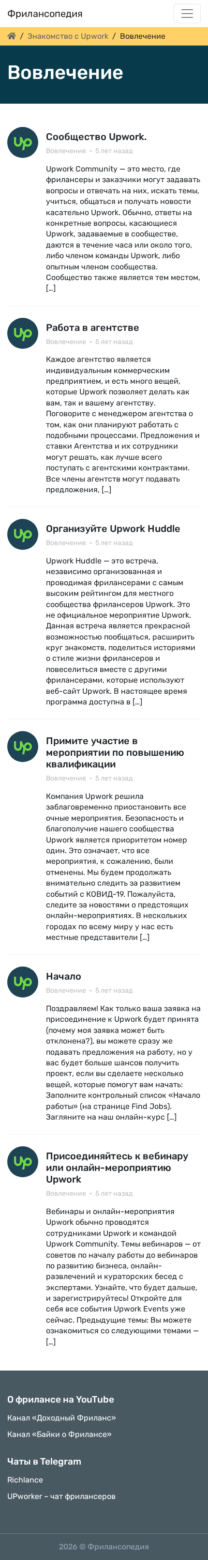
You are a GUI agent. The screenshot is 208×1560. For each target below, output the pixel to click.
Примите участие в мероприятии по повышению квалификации (115, 752)
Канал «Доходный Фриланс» (61, 1417)
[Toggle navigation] (187, 13)
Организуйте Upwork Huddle (113, 528)
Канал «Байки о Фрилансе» (59, 1434)
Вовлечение (66, 151)
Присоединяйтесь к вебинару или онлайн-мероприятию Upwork (117, 1167)
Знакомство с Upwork (68, 36)
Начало (63, 976)
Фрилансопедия (45, 13)
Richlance (25, 1479)
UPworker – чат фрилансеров (61, 1496)
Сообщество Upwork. (96, 136)
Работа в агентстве (92, 327)
